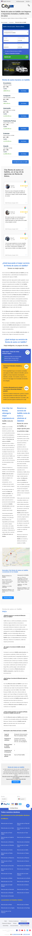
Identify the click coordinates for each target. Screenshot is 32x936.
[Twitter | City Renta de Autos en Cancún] (28, 930)
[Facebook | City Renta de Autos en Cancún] (17, 930)
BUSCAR (7, 57)
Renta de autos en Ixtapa (6, 873)
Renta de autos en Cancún (7, 823)
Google (13, 203)
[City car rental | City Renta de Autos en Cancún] (8, 6)
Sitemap (14, 923)
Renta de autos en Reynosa (23, 857)
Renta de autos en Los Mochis (23, 878)
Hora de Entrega (21, 38)
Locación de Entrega (8, 31)
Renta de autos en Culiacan (23, 892)
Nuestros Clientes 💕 (24, 923)
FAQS (5, 921)
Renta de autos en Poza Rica (7, 865)
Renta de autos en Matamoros (7, 857)
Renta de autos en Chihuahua (7, 845)
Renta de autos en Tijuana (22, 889)
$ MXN (4, 797)
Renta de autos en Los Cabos (7, 828)
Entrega (5, 38)
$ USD (27, 1)
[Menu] (28, 5)
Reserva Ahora (8, 597)
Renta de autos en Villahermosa (24, 865)
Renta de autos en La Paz (6, 881)
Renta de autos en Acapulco (23, 869)
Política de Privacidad (24, 925)
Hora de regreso (21, 44)
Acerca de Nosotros (14, 925)
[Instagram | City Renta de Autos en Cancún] (20, 930)
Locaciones (11, 22)
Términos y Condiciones (14, 921)
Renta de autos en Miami (6, 904)
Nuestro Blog (5, 925)
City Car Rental (4, 22)
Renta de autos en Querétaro (23, 842)
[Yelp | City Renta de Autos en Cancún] (25, 930)
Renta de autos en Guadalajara (23, 837)
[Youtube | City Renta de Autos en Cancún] (22, 930)
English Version (6, 1)
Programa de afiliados (6, 923)
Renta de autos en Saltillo (22, 849)
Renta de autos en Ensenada (7, 896)
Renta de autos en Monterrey (7, 842)
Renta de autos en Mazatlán (7, 892)
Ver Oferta (23, 90)
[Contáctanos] (16, 568)
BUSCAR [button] (16, 781)
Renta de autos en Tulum (22, 832)
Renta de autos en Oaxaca (23, 884)
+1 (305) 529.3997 (26, 934)
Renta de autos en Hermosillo (7, 889)
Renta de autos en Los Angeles (8, 907)
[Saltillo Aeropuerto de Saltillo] (15, 32)
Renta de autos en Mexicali (23, 881)
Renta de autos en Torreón (7, 849)
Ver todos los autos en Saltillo (20, 161)
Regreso (6, 44)
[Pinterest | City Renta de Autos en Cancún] (30, 930)
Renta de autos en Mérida (6, 878)
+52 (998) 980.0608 (16, 934)
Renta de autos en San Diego (23, 907)
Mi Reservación (20, 1)
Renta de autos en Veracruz (23, 861)
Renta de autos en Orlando (23, 904)
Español (22, 799)
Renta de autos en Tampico (23, 853)
